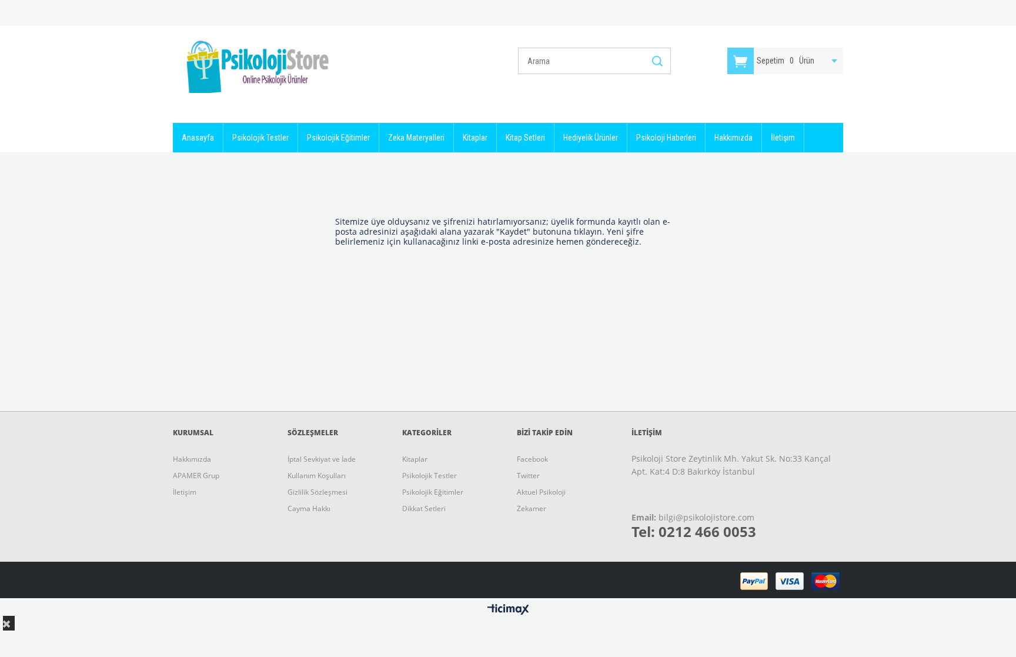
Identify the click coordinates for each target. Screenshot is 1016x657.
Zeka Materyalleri (416, 137)
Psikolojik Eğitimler (338, 137)
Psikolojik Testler (260, 137)
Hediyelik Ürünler (590, 137)
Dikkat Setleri (424, 508)
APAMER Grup (196, 476)
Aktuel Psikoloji (541, 492)
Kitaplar (475, 137)
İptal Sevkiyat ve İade (322, 459)
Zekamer (531, 508)
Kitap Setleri (525, 137)
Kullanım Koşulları (317, 476)
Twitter (528, 476)
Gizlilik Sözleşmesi (317, 492)
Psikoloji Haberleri (666, 137)
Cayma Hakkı (309, 508)
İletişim (783, 137)
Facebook (532, 459)
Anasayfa (198, 137)
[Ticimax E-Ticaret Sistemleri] (508, 610)
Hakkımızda (733, 137)
